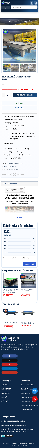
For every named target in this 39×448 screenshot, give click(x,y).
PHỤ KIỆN (4, 397)
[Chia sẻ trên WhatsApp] (3, 174)
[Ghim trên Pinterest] (18, 174)
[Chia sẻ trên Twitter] (10, 174)
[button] (33, 47)
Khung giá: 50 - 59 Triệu (10, 166)
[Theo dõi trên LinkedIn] (10, 368)
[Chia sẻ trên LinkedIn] (22, 174)
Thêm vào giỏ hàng (25, 95)
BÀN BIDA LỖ (25, 21)
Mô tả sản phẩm (11, 184)
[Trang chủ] (6, 2)
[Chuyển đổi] (3, 184)
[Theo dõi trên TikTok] (10, 360)
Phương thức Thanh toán (29, 397)
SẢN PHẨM (5, 385)
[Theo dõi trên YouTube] (10, 372)
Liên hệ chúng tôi (26, 409)
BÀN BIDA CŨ (5, 393)
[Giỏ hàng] (35, 3)
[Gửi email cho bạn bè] (14, 174)
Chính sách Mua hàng (28, 401)
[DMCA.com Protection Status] (7, 435)
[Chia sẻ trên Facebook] (6, 174)
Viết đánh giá (30, 264)
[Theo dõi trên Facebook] (10, 355)
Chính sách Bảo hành (27, 385)
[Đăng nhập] (31, 3)
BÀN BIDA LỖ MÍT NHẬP (11, 322)
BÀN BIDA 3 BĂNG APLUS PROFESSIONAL (27, 323)
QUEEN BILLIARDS (14, 169)
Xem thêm (19, 217)
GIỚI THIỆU (5, 401)
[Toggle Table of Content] (20, 190)
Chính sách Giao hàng (28, 393)
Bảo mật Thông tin (27, 389)
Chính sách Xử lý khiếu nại (29, 405)
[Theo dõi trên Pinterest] (10, 364)
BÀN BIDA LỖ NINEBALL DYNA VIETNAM (27, 290)
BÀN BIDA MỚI (14, 21)
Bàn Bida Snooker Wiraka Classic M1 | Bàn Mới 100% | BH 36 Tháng (10, 291)
